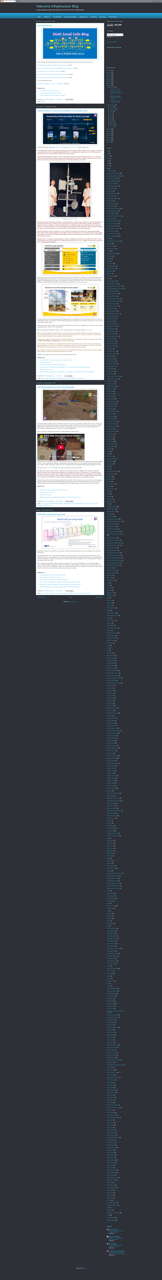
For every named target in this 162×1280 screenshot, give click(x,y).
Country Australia (111, 361)
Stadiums (109, 916)
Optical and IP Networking (113, 793)
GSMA (108, 494)
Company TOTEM (111, 346)
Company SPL (110, 338)
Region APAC (110, 843)
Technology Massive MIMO (113, 948)
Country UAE (110, 436)
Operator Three (110, 770)
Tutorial (109, 986)
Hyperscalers (110, 501)
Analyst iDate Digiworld (112, 198)
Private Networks (113, 17)
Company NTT (110, 321)
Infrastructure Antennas (112, 519)
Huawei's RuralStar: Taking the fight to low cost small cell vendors (56, 360)
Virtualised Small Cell (112, 1205)
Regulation (109, 855)
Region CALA (110, 845)
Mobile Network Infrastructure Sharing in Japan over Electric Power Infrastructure (60, 586)
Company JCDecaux (112, 311)
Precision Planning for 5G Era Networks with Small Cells (52, 77)
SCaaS (108, 890)
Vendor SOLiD (110, 1165)
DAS (108, 454)
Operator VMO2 (111, 785)
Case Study (110, 263)
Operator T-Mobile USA (112, 748)
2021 (110, 81)
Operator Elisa (110, 690)
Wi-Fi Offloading (111, 1217)
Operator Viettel (111, 783)
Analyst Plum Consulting (113, 221)
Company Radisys (111, 331)
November (112, 105)
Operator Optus (110, 720)
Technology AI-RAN (111, 928)
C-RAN (108, 251)
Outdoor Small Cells (85, 593)
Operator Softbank (111, 738)
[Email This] (66, 99)
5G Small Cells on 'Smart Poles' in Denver (49, 71)
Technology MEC (111, 951)
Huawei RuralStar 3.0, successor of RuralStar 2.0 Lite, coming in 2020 (62, 111)
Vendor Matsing (110, 1112)
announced (89, 330)
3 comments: (59, 375)
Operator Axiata (110, 658)
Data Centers (110, 456)
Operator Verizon (111, 780)
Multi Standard (110, 625)
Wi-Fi (108, 1215)
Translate (118, 36)
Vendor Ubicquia (111, 1185)
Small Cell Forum (111, 906)
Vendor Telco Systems (112, 1177)
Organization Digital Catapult (114, 800)
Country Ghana (110, 388)
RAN (108, 838)
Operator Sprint (110, 740)
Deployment (110, 464)
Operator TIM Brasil (112, 775)
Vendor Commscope (112, 1047)
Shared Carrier (110, 893)
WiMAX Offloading (111, 1220)
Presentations (110, 825)
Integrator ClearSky (111, 570)
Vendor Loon (110, 1110)
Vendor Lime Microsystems (113, 1107)
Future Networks (111, 484)
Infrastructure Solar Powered (114, 555)
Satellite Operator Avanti (113, 876)
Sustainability (110, 923)
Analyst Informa (111, 206)
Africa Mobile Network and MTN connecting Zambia (52, 364)
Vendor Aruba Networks (112, 1027)
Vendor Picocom (111, 1142)
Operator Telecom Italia (112, 755)
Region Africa (63, 378)
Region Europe (110, 848)
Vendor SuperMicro (111, 1172)
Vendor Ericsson (111, 1057)
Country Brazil (110, 368)
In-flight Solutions (111, 509)
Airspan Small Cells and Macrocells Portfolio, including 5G (53, 74)
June (111, 115)
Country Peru (110, 413)
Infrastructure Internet (112, 529)
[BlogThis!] (68, 99)
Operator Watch (83, 17)
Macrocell (109, 590)
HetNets (109, 496)
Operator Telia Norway (112, 763)
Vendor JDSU (110, 1095)
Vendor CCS (110, 1037)
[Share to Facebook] (71, 99)
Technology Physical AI (112, 953)
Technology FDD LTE (112, 938)
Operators (109, 790)
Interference (110, 578)
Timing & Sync (110, 981)
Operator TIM (110, 773)
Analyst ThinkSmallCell (112, 236)
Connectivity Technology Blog (116, 1251)
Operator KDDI (110, 698)
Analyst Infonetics (111, 203)
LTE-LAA (109, 588)
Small (108, 903)
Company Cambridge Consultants (115, 288)
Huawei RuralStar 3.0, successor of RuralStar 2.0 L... (116, 93)
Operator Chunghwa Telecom (114, 678)
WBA (108, 1207)
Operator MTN (55, 378)
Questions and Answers (112, 833)
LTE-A (108, 585)
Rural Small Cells (71, 378)
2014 (110, 137)
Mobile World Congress (112, 615)
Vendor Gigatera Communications (115, 1065)
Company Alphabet (111, 281)
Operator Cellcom (111, 668)
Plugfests (109, 823)
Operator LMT (110, 705)
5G (107, 163)
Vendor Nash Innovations (113, 1117)
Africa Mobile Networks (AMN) (54, 503)
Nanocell (109, 630)
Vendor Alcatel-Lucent (112, 1015)
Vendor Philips (110, 1140)
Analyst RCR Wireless (112, 223)
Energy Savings (111, 474)
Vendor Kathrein (111, 1097)
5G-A (108, 166)
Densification (110, 461)
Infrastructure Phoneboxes (113, 540)
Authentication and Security (113, 241)
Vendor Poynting (111, 1145)
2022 (110, 79)
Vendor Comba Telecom (113, 1045)
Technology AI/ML (111, 931)
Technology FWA (111, 941)
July (111, 113)
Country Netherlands (112, 411)
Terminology (110, 973)
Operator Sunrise (111, 743)
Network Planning (111, 635)
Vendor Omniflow (111, 1132)
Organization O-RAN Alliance (114, 810)
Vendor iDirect (110, 1087)
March (111, 122)
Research (109, 863)
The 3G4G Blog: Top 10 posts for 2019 (49, 90)
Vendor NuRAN (110, 1130)
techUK (109, 966)
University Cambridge (112, 988)
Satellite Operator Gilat (112, 878)
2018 (110, 129)
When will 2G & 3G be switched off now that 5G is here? (54, 490)
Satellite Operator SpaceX (113, 883)
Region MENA (110, 850)
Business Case (110, 246)
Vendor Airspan (110, 1003)
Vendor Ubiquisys (111, 1187)
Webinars (109, 1210)
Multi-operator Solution (112, 628)
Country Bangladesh (112, 363)
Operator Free (110, 693)
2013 (110, 139)
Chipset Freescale (111, 268)
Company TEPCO (111, 341)
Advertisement (110, 171)
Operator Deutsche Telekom (114, 683)
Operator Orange (111, 723)
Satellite (109, 871)
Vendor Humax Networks (113, 1077)
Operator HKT (76, 593)
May (111, 117)
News (108, 645)
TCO (108, 926)
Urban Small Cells (111, 993)
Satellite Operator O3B (112, 881)
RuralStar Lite (57, 147)
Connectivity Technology (70, 17)
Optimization (110, 795)
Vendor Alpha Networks (112, 1017)
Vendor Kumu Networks (112, 1105)
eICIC (108, 469)
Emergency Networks (112, 471)
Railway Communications (113, 835)
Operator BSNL (110, 663)
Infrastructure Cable (112, 524)
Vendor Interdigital (111, 1090)
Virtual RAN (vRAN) (112, 1202)
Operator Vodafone (111, 788)
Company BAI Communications (114, 286)
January (112, 126)
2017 (110, 131)
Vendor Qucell (110, 1150)
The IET (109, 978)
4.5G (108, 158)
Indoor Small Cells (111, 511)
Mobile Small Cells (111, 613)
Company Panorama (112, 326)
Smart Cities (110, 908)
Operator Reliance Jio (112, 728)
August (112, 111)
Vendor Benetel (110, 1032)
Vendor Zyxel (110, 1197)
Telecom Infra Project (112, 968)
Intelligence (109, 575)
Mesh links (109, 600)
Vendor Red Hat (111, 1155)
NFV (108, 648)
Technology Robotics (112, 956)
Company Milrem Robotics (113, 313)
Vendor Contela (110, 1050)
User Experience (111, 996)
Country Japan (110, 398)
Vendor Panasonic (111, 1135)
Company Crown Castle (112, 293)
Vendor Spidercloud (111, 1170)
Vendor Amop (110, 1025)
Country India (110, 391)
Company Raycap (111, 333)
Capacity (109, 258)
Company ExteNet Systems (114, 298)
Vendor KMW (110, 1102)
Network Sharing (111, 640)
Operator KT (110, 703)
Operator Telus (110, 768)
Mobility (109, 618)
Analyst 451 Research (112, 178)
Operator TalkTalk (111, 750)
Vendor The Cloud (111, 1180)
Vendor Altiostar (111, 1022)
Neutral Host (110, 643)
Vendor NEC (110, 1120)
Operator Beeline (111, 660)
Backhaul (43, 378)
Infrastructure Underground (113, 563)
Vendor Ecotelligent (111, 1055)
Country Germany (111, 386)
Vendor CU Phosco (111, 1052)
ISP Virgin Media (111, 580)
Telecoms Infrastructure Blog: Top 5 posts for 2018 (52, 95)
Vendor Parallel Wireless (113, 1137)
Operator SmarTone (111, 735)
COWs (108, 451)
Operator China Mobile (112, 670)
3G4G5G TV (47, 17)
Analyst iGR (110, 201)
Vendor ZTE (110, 1195)
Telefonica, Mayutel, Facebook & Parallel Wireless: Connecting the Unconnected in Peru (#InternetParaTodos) (67, 371)
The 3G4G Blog (57, 17)
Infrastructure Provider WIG (113, 545)
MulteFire (109, 623)
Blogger (84, 1268)
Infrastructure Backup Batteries (114, 521)
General (43, 101)
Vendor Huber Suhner (112, 1072)
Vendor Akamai (110, 1008)
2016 (110, 133)
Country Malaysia (111, 403)
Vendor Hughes (110, 1075)
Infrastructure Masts (112, 538)
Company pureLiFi (111, 328)
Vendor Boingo (110, 1035)
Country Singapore (111, 423)
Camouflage (110, 256)
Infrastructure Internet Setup (114, 531)
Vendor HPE (110, 1067)
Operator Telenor (111, 760)
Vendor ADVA (110, 998)
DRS (108, 466)
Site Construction (111, 898)
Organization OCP (111, 813)
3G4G (39, 17)
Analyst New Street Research (114, 216)
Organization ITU (111, 805)
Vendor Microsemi (111, 1115)
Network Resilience (111, 638)
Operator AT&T (110, 655)
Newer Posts (41, 597)
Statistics (109, 918)
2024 (110, 74)
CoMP (108, 278)
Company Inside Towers (113, 306)
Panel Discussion (111, 818)
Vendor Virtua (110, 1192)
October (112, 107)
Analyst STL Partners (112, 233)
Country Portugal (111, 416)
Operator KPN (110, 700)
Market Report (110, 595)
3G (44, 503)
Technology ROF (111, 958)
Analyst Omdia (110, 218)
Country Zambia (67, 503)
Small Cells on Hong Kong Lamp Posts (51, 514)
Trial (108, 983)
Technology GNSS (111, 943)
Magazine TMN (110, 593)
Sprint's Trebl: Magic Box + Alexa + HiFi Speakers (51, 83)
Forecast (109, 481)
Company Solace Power (113, 336)
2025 (110, 72)
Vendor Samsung (111, 1160)
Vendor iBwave (110, 1085)
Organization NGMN (112, 808)
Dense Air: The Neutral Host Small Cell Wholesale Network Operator (55, 68)
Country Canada (111, 371)
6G (107, 168)
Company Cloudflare (112, 291)
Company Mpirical (111, 318)
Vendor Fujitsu (110, 1062)
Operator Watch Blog (114, 1236)
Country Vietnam (111, 444)
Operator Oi (110, 715)
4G (46, 503)
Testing (108, 976)
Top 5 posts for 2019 (44, 25)
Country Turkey (110, 434)
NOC (108, 650)
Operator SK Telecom (112, 733)
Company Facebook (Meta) (113, 301)
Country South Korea (112, 426)
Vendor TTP (110, 1182)
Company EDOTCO (112, 296)
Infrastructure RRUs (112, 547)
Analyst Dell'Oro (111, 188)
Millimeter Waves (111, 608)
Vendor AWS (110, 1030)
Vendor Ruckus (110, 1157)
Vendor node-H (110, 1122)
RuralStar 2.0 (73, 147)
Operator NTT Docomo (112, 713)
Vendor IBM (110, 1082)
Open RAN (49, 378)
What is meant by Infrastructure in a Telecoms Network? (54, 579)
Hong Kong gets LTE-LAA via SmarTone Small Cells (53, 575)
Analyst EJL (110, 191)
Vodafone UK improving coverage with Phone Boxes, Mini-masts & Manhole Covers (60, 497)
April (111, 120)
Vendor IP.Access (47, 505)
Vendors (109, 1200)
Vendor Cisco (110, 1042)
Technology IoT (110, 946)
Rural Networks (110, 865)
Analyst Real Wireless (112, 226)
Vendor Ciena (110, 1040)
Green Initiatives (111, 489)
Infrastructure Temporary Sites (114, 560)
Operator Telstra (111, 765)
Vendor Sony (110, 1167)
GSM (108, 491)
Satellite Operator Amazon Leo (114, 873)
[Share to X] (69, 99)
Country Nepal (110, 408)
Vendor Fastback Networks (113, 1060)
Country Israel (110, 393)
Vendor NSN (110, 1127)
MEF (108, 598)
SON (108, 911)
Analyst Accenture (111, 183)
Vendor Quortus (110, 1152)
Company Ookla (111, 323)
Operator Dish (110, 685)
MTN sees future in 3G (45, 362)
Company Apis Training (112, 283)
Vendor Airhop (110, 1001)
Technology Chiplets (112, 936)
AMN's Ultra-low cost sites (46, 369)
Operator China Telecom (113, 673)
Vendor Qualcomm (111, 1147)
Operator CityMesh (111, 680)
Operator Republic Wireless (113, 730)
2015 (110, 135)
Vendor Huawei (79, 378)
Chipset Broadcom (111, 266)
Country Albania (111, 358)
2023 (110, 76)
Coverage (109, 449)
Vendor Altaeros (111, 1020)
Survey (108, 921)
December (112, 87)
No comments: (59, 99)
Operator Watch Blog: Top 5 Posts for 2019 (50, 93)
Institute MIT (110, 568)
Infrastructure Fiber (111, 526)
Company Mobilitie (111, 316)
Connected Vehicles (112, 353)
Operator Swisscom (112, 745)
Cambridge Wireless (112, 253)
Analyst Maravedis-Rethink (113, 208)
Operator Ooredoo (111, 718)
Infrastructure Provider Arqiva (114, 543)
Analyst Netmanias (111, 213)
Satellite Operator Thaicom (113, 885)
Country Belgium (111, 366)
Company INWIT (111, 308)
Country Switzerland (112, 431)
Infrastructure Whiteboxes (113, 565)
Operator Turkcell (111, 778)
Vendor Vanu (110, 1190)
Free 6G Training (113, 1229)
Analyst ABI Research (112, 181)
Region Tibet (110, 853)
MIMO (108, 610)
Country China (110, 373)
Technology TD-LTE (112, 961)
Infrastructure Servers (112, 550)
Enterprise (109, 476)
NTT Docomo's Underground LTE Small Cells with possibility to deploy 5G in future (60, 582)
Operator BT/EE (111, 665)
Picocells (109, 820)
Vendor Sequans (111, 1162)
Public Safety (110, 830)
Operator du (110, 688)
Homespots (109, 499)
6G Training (102, 17)
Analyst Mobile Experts (112, 211)
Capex (108, 261)
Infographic (109, 514)
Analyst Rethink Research (113, 228)
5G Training (93, 17)
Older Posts (99, 597)
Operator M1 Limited (112, 708)
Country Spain (110, 428)
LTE (108, 583)
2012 (110, 142)
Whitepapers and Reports (113, 1212)
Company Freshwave (112, 303)
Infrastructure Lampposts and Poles (64, 593)
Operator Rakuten (111, 725)
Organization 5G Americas (113, 798)
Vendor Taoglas (110, 1175)
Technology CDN (111, 933)
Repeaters (109, 860)
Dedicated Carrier (111, 459)
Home (70, 597)
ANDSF (109, 238)
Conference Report (111, 351)
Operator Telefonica (111, 758)
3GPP (108, 156)
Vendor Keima (110, 1100)
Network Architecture (112, 633)
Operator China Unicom (112, 675)
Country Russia (110, 418)
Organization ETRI (111, 803)
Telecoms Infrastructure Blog (57, 6)
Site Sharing (110, 901)
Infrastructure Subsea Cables (114, 557)
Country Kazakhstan (112, 401)
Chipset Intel (110, 271)
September (113, 109)
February (112, 124)
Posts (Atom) (73, 601)
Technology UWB (111, 963)
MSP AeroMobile (111, 620)
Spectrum (109, 913)
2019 (110, 85)
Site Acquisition (110, 896)
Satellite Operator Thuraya (113, 888)
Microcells (109, 605)
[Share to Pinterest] (72, 99)
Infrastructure (110, 516)
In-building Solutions (112, 506)
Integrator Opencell (111, 573)
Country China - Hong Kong (48, 593)
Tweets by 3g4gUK (111, 41)
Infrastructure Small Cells (113, 552)
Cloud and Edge (111, 276)
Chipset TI (109, 273)
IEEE (108, 504)
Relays (108, 858)
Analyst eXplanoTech (112, 193)
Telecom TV (110, 971)
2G (42, 503)
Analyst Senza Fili (111, 231)
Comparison (110, 348)
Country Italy (110, 396)
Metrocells (109, 603)
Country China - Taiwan (112, 378)
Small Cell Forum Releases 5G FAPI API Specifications (52, 65)
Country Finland (111, 381)
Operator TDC (110, 753)
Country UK (110, 439)
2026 (110, 70)
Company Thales (111, 343)
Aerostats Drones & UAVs (113, 173)
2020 (110, 83)
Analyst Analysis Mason (113, 186)
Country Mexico (111, 406)
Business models (111, 248)
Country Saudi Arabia (112, 421)
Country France (110, 383)
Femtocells (109, 479)
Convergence (110, 356)
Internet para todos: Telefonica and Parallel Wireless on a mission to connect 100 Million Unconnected (65, 367)
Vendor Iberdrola (111, 1080)
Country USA (110, 441)
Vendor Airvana (110, 1006)
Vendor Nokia (110, 1125)
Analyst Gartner (111, 196)
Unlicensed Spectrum (112, 991)
